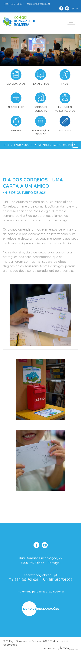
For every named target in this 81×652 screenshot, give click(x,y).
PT (74, 8)
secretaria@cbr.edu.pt (38, 3)
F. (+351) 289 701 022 (57, 580)
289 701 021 (13, 3)
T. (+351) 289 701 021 (23, 580)
